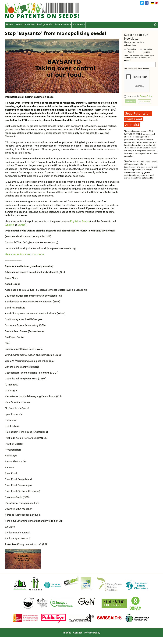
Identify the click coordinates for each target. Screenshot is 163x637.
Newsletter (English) (147, 50)
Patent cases (62, 24)
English (156, 3)
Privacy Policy (146, 96)
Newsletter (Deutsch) (131, 50)
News (18, 24)
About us (78, 24)
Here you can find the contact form (24, 254)
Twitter (142, 3)
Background (44, 24)
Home (9, 24)
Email (126, 60)
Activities (29, 24)
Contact (77, 632)
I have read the (139, 96)
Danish (86, 221)
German (152, 3)
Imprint (67, 632)
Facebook (147, 3)
